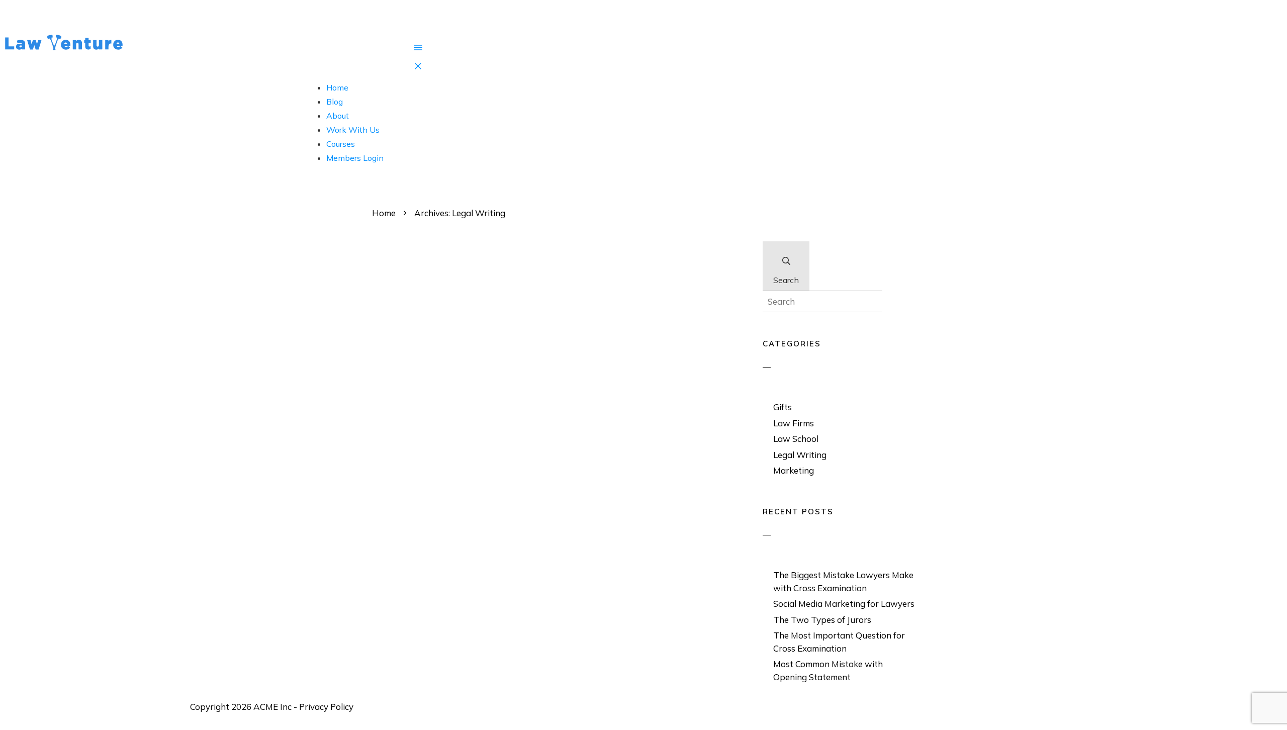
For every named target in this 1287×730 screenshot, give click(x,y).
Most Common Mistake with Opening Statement (828, 670)
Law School (795, 438)
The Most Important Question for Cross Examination (839, 642)
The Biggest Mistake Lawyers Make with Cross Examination (843, 581)
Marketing (793, 470)
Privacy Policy (326, 706)
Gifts (782, 407)
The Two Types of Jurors (822, 619)
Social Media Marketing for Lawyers (843, 603)
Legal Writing (799, 454)
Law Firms (793, 423)
